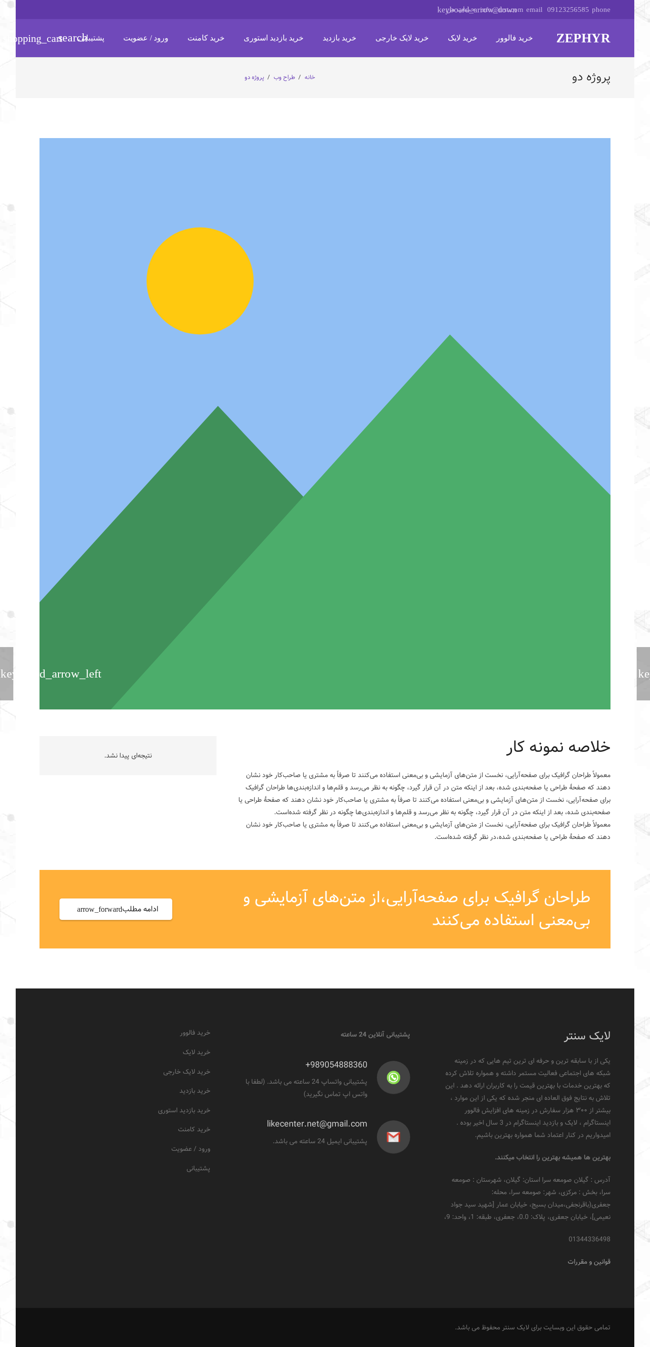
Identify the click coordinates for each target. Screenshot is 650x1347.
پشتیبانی (198, 1168)
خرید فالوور (195, 1033)
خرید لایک (196, 1052)
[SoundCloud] (65, 9)
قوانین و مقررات (589, 1262)
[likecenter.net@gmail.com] (389, 1137)
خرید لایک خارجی (186, 1072)
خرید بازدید (194, 1091)
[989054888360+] (389, 1077)
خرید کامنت (194, 1129)
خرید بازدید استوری (184, 1110)
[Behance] (116, 9)
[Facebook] (150, 9)
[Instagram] (99, 9)
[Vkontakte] (82, 9)
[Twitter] (133, 9)
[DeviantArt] (48, 9)
